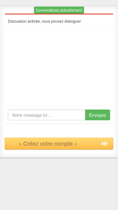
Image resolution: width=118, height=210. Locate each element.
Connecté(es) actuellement (59, 10)
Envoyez (97, 115)
